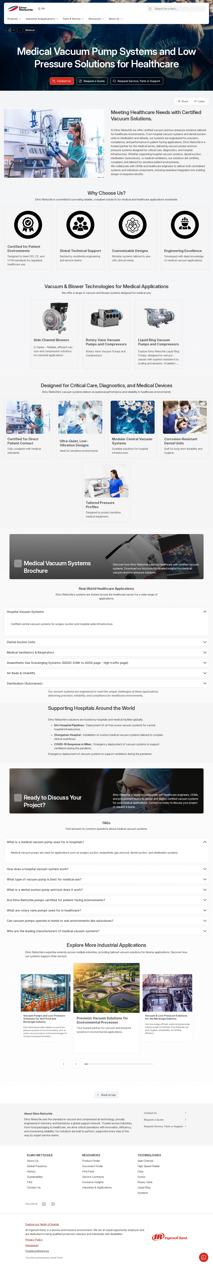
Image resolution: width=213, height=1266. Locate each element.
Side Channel (145, 1160)
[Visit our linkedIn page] (44, 1204)
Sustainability (35, 1176)
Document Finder (92, 1166)
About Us (32, 1160)
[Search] (150, 9)
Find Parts (88, 1171)
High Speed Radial (148, 1166)
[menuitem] (14, 19)
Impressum (31, 1245)
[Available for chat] (203, 1257)
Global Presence (37, 1166)
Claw (140, 1171)
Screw (141, 1176)
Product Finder (91, 1160)
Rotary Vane (144, 1182)
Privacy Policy (34, 1239)
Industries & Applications (97, 1187)
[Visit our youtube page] (53, 1204)
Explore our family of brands (42, 1224)
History (31, 1171)
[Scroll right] (76, 1064)
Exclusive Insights (93, 1182)
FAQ (29, 1182)
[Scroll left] (64, 1064)
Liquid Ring (143, 1187)
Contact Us (34, 1187)
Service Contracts (93, 1176)
